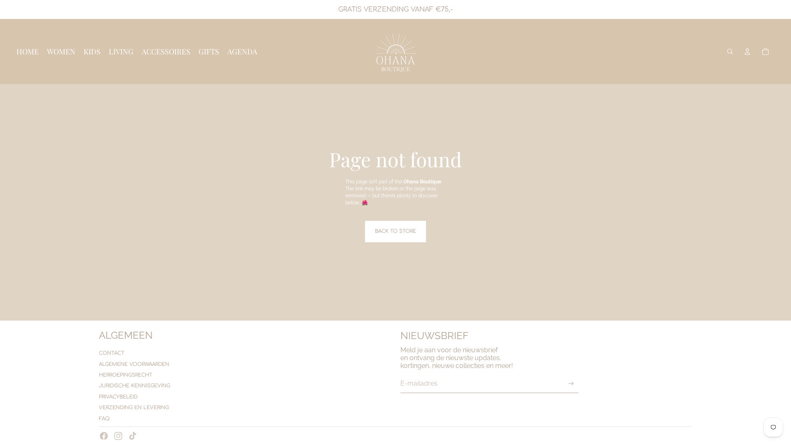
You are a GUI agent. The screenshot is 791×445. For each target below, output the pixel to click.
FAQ (104, 419)
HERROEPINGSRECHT (125, 375)
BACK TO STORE (395, 231)
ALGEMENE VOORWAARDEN (134, 364)
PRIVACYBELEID (118, 397)
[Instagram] (118, 436)
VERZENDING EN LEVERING (134, 407)
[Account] (747, 51)
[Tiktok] (133, 436)
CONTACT (111, 353)
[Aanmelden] (571, 384)
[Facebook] (104, 436)
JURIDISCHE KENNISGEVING (134, 386)
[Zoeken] (730, 51)
